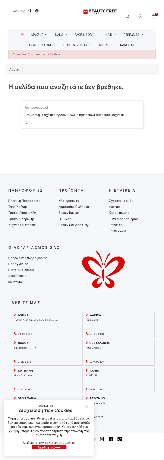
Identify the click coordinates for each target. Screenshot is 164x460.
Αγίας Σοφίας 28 (94, 347)
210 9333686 (24, 334)
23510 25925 (24, 389)
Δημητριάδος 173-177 (25, 347)
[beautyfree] (100, 11)
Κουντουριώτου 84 (95, 403)
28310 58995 (96, 417)
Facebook (30, 11)
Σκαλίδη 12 (91, 375)
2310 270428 (96, 361)
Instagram (37, 11)
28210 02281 (96, 389)
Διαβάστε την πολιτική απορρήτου (49, 443)
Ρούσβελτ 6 (92, 320)
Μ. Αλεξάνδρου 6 (23, 375)
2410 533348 (96, 334)
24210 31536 (24, 361)
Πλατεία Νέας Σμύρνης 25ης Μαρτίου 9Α (36, 320)
